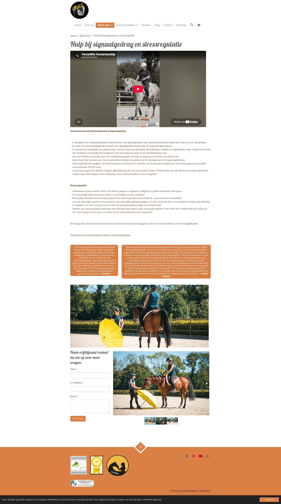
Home (73, 35)
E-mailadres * (77, 382)
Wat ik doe (85, 35)
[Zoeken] (191, 25)
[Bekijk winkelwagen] (198, 25)
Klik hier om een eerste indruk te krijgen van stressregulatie (100, 235)
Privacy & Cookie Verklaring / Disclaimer (190, 490)
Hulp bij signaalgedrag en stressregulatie (114, 35)
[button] (206, 352)
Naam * (74, 369)
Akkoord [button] (269, 499)
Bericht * (74, 396)
